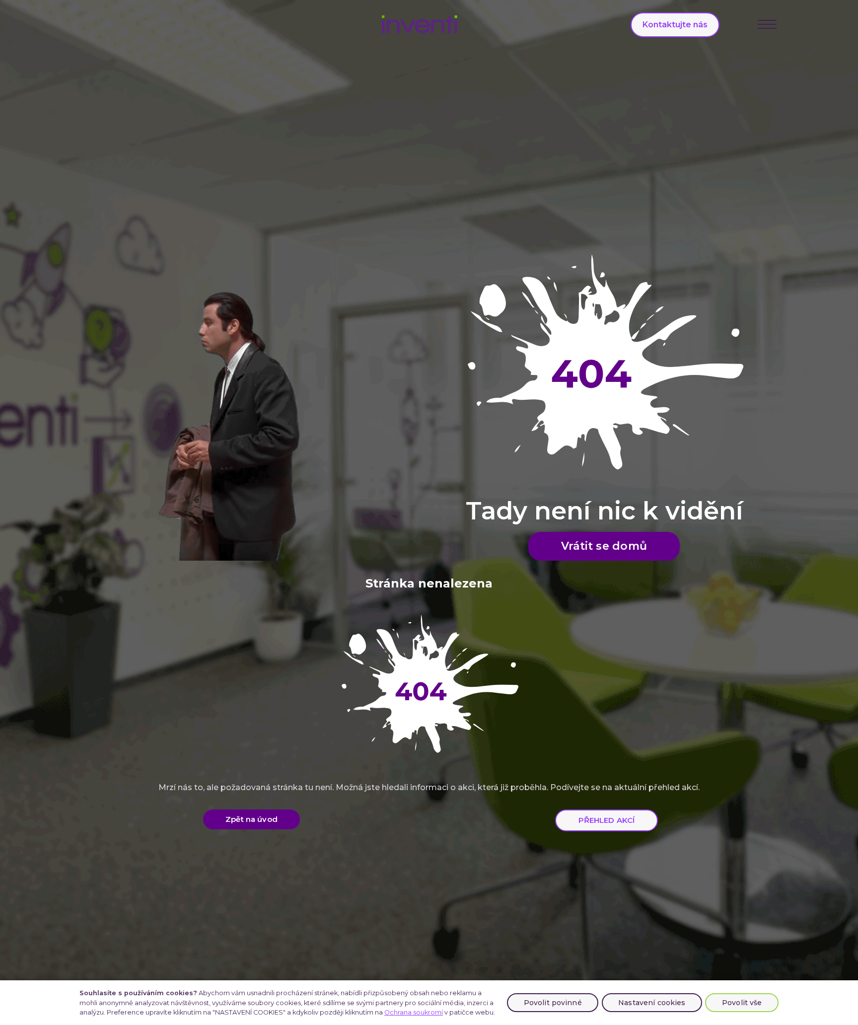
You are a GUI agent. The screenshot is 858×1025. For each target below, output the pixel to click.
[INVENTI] (420, 24)
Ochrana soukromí (413, 1012)
